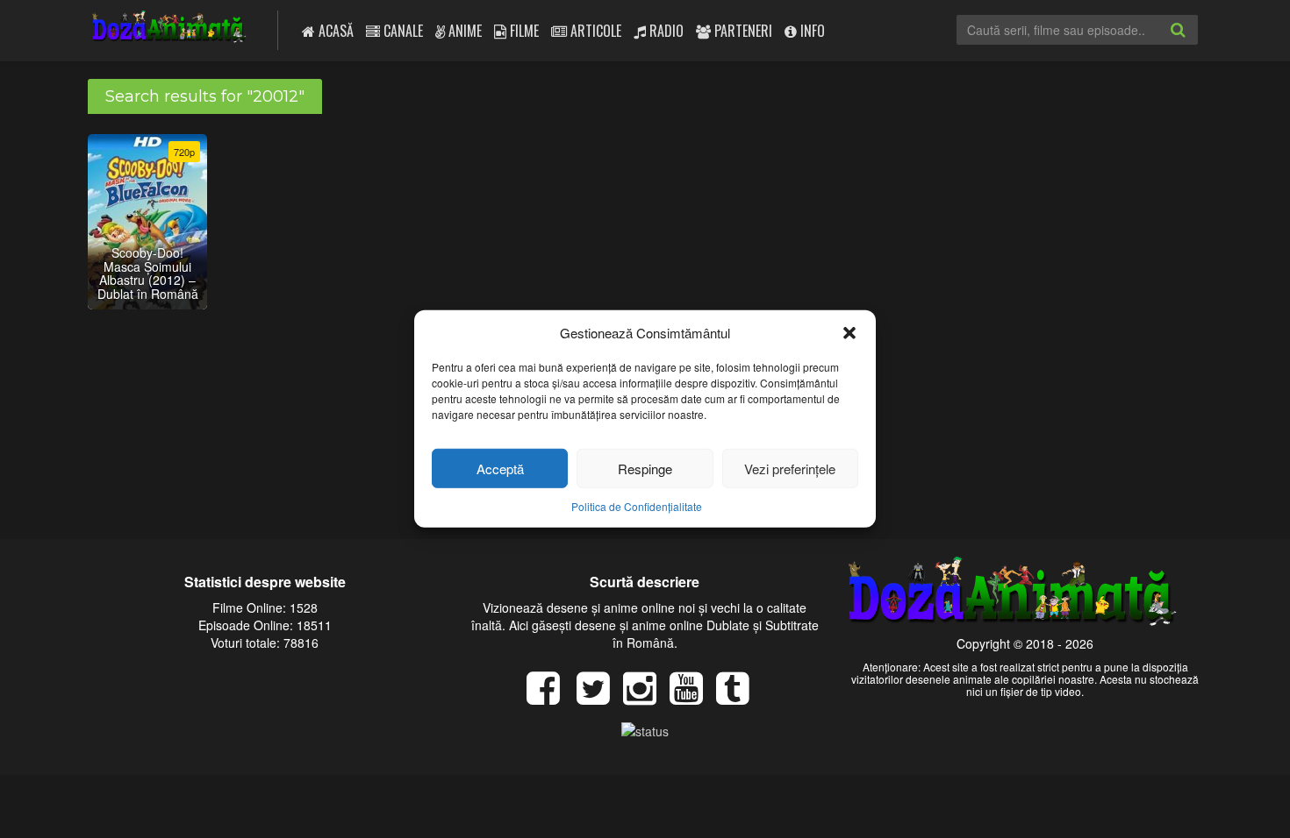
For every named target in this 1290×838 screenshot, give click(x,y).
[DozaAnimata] (170, 28)
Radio (665, 30)
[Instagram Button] (646, 697)
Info (811, 30)
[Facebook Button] (550, 697)
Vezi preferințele (789, 468)
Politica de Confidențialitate (636, 506)
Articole (594, 30)
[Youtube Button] (693, 697)
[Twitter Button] (600, 697)
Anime (463, 30)
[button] (849, 332)
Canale (401, 30)
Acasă (334, 30)
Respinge (645, 468)
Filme (522, 30)
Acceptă (500, 468)
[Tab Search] (1197, 44)
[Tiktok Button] (739, 697)
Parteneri (741, 30)
